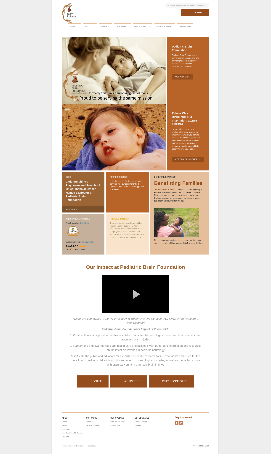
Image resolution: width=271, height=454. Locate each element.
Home (72, 26)
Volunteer (132, 381)
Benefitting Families (93, 425)
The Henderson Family (164, 190)
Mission (64, 421)
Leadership (66, 429)
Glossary (138, 425)
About (104, 26)
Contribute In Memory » (187, 159)
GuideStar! (85, 223)
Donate (198, 12)
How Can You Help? (117, 421)
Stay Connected (174, 381)
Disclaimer (80, 446)
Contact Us (185, 26)
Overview (89, 421)
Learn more (115, 237)
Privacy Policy (67, 446)
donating (172, 240)
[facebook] (176, 422)
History (64, 425)
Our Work (121, 26)
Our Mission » (182, 77)
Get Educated (163, 26)
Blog (87, 26)
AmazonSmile (115, 425)
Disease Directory (141, 421)
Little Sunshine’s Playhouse (122, 181)
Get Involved (141, 26)
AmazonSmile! (89, 242)
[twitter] (181, 422)
